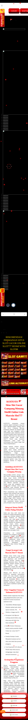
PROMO (15, 695)
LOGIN (15, 700)
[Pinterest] (7, 333)
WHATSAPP (15, 710)
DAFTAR (15, 705)
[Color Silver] (13, 305)
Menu (3, 711)
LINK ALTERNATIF (13, 392)
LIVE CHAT (15, 715)
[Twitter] (4, 333)
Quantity (3, 310)
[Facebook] (2, 333)
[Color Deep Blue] (8, 305)
